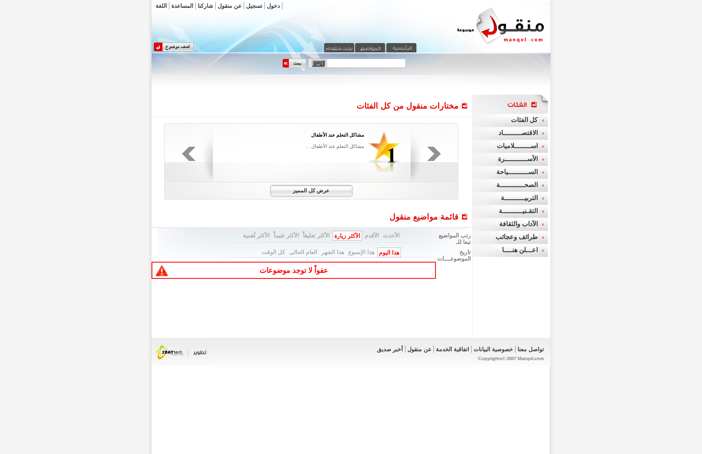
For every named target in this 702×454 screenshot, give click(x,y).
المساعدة (182, 5)
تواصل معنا (531, 349)
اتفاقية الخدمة (452, 349)
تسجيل (254, 5)
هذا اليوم (389, 252)
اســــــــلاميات (517, 145)
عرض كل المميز (311, 190)
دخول (273, 5)
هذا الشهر (332, 252)
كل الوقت (273, 252)
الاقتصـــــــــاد (518, 132)
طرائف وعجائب (517, 236)
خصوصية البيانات (493, 349)
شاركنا (205, 5)
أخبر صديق (390, 349)
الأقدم (372, 235)
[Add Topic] (174, 50)
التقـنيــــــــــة (518, 210)
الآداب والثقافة (518, 223)
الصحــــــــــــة (517, 184)
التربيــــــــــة (519, 197)
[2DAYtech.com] (181, 364)
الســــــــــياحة (517, 171)
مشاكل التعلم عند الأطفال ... (335, 146)
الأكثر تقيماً (286, 235)
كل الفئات (524, 119)
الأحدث (391, 235)
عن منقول (230, 5)
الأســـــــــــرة (518, 158)
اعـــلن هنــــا (520, 249)
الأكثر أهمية (256, 235)
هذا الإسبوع (361, 252)
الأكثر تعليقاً (316, 235)
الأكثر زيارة (347, 235)
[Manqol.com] (490, 44)
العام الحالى (303, 252)
